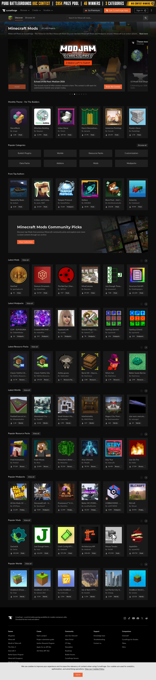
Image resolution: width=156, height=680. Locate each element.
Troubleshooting (99, 639)
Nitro (124, 647)
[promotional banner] (78, 3)
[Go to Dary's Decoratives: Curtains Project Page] (89, 122)
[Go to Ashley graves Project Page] (66, 367)
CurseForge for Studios (130, 639)
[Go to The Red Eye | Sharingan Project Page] (66, 280)
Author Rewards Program (45, 643)
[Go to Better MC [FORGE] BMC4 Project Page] (89, 497)
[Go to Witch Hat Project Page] (113, 367)
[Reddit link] (146, 618)
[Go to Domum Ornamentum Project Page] (42, 280)
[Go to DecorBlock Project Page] (18, 122)
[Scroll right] (146, 261)
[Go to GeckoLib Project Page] (18, 541)
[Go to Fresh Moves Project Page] (42, 454)
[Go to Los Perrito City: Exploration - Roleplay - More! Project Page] (113, 584)
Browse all (142, 145)
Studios (46, 10)
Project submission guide (45, 639)
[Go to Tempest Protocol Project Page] (66, 194)
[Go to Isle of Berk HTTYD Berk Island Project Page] (89, 584)
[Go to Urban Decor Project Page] (66, 122)
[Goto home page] (10, 10)
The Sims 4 (12, 647)
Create (35, 10)
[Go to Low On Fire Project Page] (137, 454)
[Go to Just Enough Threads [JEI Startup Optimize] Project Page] (113, 280)
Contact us (97, 643)
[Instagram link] (124, 618)
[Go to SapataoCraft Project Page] (66, 324)
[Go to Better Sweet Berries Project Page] (137, 367)
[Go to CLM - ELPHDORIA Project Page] (18, 324)
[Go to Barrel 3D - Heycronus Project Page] (89, 367)
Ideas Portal (69, 639)
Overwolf (125, 636)
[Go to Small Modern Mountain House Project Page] (66, 410)
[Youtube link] (133, 618)
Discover (19, 18)
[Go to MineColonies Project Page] (89, 280)
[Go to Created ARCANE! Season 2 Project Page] (42, 324)
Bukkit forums (70, 654)
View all (25, 260)
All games (11, 636)
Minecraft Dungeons (15, 658)
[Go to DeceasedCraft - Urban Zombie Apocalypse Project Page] (42, 497)
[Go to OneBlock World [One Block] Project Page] (137, 584)
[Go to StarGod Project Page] (18, 280)
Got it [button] (78, 675)
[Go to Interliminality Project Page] (89, 410)
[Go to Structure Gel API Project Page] (137, 280)
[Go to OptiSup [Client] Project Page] (137, 324)
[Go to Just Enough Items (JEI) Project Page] (42, 541)
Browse (23, 10)
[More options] (151, 10)
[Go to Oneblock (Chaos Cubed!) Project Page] (18, 584)
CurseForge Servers (72, 658)
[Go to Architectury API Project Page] (89, 541)
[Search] (145, 18)
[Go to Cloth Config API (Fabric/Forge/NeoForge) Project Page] (66, 541)
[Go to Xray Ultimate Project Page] (89, 454)
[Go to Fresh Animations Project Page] (18, 454)
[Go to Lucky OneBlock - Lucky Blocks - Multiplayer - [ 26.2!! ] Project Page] (66, 584)
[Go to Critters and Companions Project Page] (42, 194)
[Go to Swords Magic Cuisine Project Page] (89, 324)
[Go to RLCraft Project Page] (137, 497)
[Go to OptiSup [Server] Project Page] (113, 324)
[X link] (142, 618)
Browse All (30, 18)
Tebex (124, 643)
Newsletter (69, 647)
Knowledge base (99, 636)
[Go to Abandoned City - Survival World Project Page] (42, 410)
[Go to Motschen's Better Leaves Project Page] (66, 454)
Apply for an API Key (44, 647)
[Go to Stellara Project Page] (89, 194)
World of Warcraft (14, 643)
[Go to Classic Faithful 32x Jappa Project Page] (18, 367)
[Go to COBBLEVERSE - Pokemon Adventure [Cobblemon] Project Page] (113, 497)
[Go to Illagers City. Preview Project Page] (113, 410)
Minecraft (11, 639)
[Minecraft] (10, 18)
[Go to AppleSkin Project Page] (137, 541)
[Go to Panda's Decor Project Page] (137, 122)
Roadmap (68, 651)
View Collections (26, 242)
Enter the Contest (113, 87)
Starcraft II (12, 651)
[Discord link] (137, 618)
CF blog (67, 643)
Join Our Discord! (71, 636)
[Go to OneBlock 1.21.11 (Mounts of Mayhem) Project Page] (42, 584)
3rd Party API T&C (43, 651)
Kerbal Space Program (16, 654)
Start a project (42, 636)
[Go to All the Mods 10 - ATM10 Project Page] (18, 497)
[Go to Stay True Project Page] (113, 454)
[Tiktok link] (129, 618)
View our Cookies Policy (94, 669)
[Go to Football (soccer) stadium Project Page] (18, 410)
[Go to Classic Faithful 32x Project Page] (42, 367)
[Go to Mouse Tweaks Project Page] (113, 541)
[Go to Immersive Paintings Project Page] (113, 122)
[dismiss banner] (152, 3)
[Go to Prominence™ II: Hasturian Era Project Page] (66, 497)
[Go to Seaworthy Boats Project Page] (18, 194)
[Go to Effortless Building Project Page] (42, 122)
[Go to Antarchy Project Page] (137, 194)
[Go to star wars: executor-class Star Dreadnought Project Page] (137, 410)
